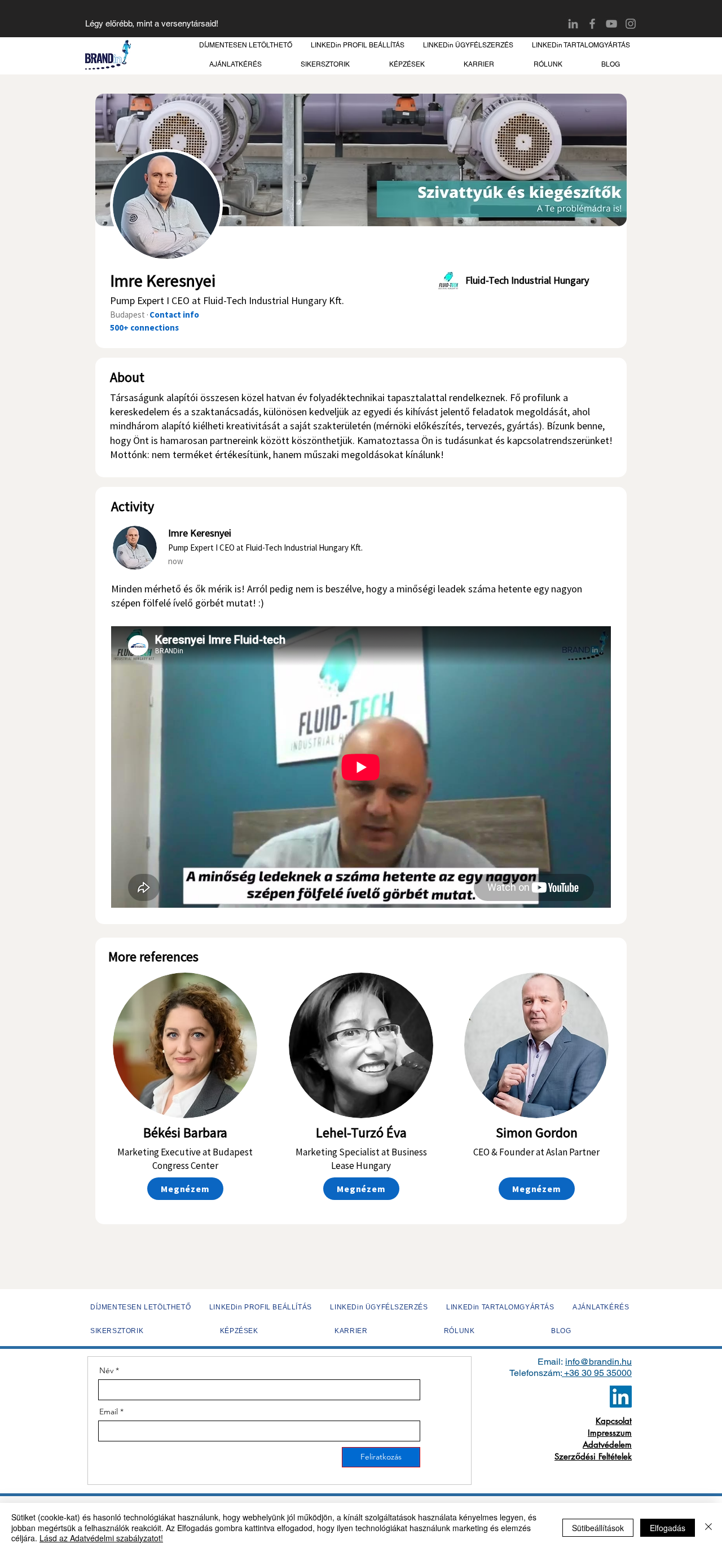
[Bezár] (708, 1527)
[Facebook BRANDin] (592, 23)
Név (106, 1370)
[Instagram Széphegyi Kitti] (630, 23)
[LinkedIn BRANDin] (573, 23)
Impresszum (610, 1432)
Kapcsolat (614, 1420)
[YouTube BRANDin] (611, 23)
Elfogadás (667, 1527)
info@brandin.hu (598, 1361)
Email (108, 1411)
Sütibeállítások (598, 1527)
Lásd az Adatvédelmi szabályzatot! (101, 1538)
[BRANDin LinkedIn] (621, 1397)
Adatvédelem (607, 1444)
